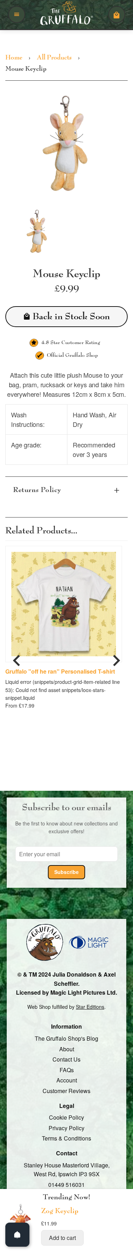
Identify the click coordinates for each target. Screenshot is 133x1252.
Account (66, 1080)
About (66, 1049)
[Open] (17, 1235)
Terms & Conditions (66, 1138)
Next (116, 658)
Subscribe (66, 871)
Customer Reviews (66, 1091)
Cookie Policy (66, 1117)
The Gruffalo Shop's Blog (66, 1038)
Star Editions (90, 1006)
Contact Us (66, 1059)
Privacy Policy (66, 1128)
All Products (54, 57)
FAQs (67, 1070)
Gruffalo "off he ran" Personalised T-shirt (60, 671)
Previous (16, 658)
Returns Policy (37, 490)
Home (13, 57)
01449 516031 (66, 1184)
